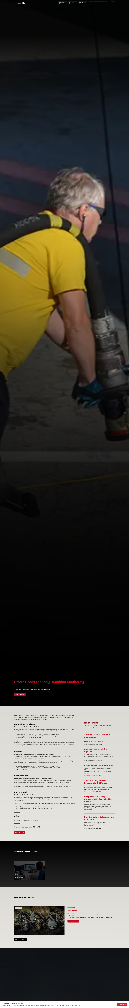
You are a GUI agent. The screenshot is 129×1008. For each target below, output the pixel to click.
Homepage (18, 689)
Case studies (26, 689)
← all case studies (19, 832)
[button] (62, 2)
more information (19, 694)
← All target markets (20, 939)
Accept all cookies (122, 1004)
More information (73, 921)
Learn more (77, 1005)
